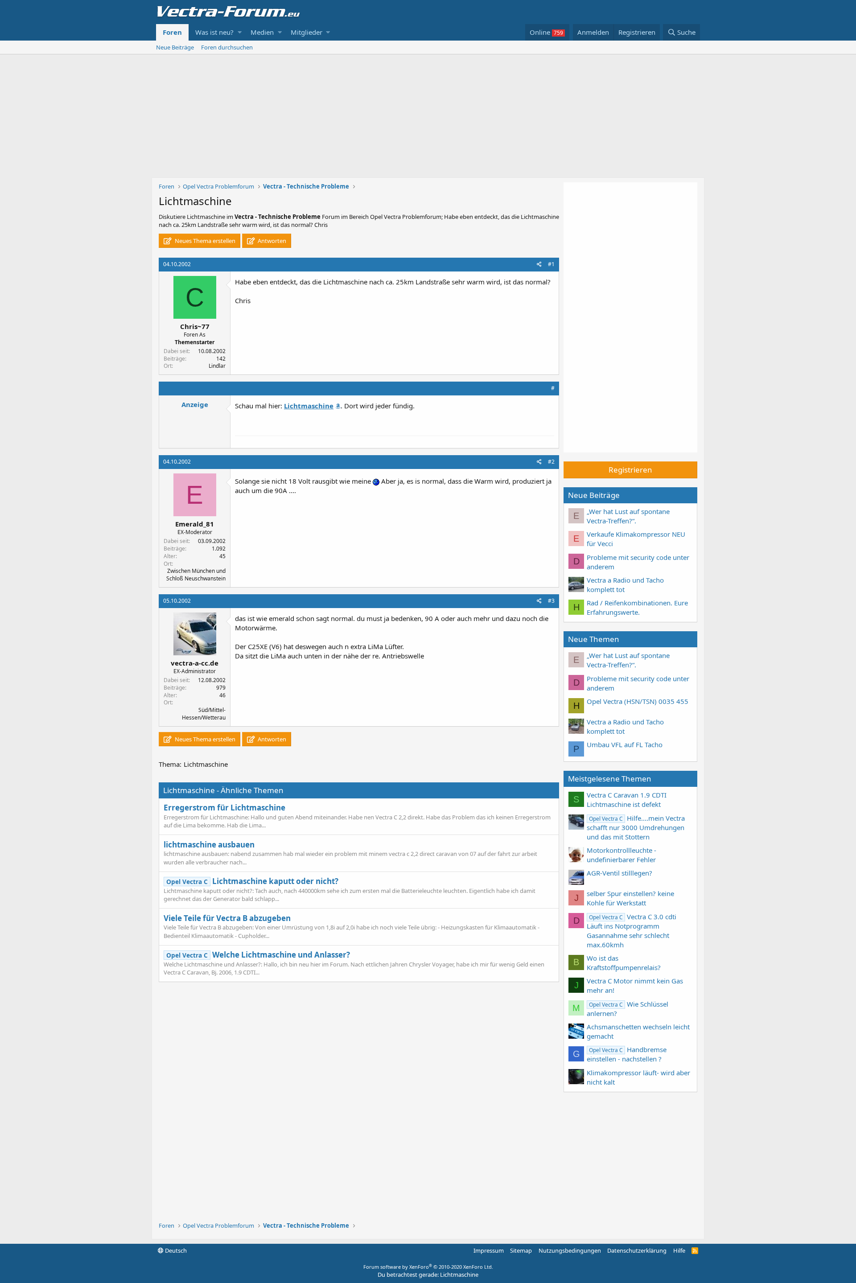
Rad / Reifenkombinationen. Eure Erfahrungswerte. (637, 607)
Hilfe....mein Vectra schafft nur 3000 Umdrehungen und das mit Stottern (636, 827)
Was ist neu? (214, 32)
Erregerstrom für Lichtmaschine (224, 807)
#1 (551, 264)
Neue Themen (593, 639)
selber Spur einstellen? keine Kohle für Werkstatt (630, 898)
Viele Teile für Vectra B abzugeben (227, 918)
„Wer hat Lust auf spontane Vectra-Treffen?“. (628, 516)
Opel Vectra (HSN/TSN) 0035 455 (637, 701)
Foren (172, 32)
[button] (239, 32)
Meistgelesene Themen (609, 778)
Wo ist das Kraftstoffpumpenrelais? (624, 963)
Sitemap (521, 1250)
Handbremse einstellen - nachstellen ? (627, 1054)
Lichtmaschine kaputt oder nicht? (252, 881)
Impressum (488, 1250)
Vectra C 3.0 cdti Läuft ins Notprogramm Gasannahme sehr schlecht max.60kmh (631, 930)
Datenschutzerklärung (637, 1250)
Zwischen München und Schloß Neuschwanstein (196, 574)
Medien (262, 32)
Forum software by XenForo (428, 1266)
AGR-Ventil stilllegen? (619, 872)
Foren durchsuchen (227, 47)
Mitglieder (306, 32)
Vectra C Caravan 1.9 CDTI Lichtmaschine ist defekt (627, 799)
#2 (551, 461)
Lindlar (217, 366)
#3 (551, 600)
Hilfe (679, 1250)
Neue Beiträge (175, 47)
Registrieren (630, 470)
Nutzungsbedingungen (570, 1250)
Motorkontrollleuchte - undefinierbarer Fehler (621, 855)
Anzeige (194, 404)
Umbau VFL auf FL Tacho (625, 744)
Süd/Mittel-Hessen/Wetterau (204, 713)
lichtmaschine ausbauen (209, 844)
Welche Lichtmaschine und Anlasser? (258, 955)
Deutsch (175, 1250)
